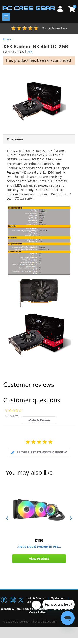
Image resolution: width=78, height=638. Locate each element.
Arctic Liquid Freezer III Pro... (39, 546)
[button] (7, 518)
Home (7, 39)
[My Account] (61, 8)
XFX (29, 52)
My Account (58, 598)
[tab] (39, 420)
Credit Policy (37, 612)
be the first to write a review (41, 452)
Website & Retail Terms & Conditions (24, 609)
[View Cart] (71, 9)
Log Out (31, 602)
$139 (39, 540)
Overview (15, 139)
